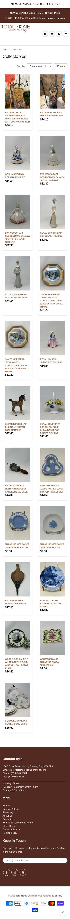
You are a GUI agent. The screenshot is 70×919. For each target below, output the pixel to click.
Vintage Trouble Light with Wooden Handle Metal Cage (16, 489)
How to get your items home (18, 822)
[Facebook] (6, 872)
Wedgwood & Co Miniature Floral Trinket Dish (50, 662)
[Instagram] (14, 872)
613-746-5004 (16, 18)
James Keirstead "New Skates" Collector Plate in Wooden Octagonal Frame (16, 365)
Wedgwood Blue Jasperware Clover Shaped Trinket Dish (52, 489)
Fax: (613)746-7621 (13, 776)
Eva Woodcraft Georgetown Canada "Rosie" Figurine (52, 177)
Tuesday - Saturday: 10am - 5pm (20, 786)
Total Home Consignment (28, 895)
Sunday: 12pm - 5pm (14, 790)
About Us (7, 815)
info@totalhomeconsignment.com (47, 18)
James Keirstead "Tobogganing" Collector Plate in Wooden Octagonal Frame (51, 300)
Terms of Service (12, 829)
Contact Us (8, 819)
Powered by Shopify (52, 895)
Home (5, 50)
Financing (8, 812)
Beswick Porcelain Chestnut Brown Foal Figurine (16, 427)
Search (6, 805)
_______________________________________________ (34, 780)
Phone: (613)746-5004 (15, 773)
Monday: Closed (11, 783)
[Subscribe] (63, 860)
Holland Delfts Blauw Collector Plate (50, 603)
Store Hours (9, 826)
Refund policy (10, 832)
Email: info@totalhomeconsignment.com (24, 769)
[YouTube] (23, 872)
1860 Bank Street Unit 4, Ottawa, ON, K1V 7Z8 (28, 766)
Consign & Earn (11, 809)
